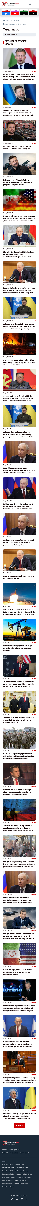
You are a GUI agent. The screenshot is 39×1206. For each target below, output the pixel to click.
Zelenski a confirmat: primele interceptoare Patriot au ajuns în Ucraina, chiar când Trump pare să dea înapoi (18, 114)
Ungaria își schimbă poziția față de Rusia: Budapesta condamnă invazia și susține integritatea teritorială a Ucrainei (19, 78)
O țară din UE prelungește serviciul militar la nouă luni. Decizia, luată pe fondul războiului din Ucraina (18, 756)
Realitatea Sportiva (7, 1164)
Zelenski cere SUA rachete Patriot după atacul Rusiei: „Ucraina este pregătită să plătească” (17, 182)
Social (34, 321)
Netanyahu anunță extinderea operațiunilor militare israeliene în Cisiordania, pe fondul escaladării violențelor (17, 1045)
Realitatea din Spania (8, 1187)
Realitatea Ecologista (8, 1168)
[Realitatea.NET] (10, 4)
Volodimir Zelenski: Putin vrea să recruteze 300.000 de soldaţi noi (17, 147)
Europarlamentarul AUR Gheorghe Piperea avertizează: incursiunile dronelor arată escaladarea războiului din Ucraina (17, 793)
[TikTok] (33, 13)
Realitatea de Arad (7, 1180)
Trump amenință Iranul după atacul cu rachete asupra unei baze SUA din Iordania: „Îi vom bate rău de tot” (18, 684)
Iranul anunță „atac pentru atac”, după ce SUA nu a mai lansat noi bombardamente (17, 972)
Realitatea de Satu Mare (21, 1183)
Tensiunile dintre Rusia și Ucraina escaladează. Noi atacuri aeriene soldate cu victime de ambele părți (18, 828)
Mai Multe (19, 1125)
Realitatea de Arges (20, 1180)
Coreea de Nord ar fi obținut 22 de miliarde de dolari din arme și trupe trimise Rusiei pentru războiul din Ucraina (18, 399)
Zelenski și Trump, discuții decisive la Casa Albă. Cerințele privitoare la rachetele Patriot (18, 720)
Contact (4, 1149)
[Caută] (30, 4)
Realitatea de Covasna (21, 1171)
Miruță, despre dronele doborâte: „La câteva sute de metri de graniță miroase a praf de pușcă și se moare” (19, 936)
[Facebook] (6, 13)
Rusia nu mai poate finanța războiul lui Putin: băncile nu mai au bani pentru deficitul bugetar (18, 542)
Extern (34, 71)
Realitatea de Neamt (22, 1168)
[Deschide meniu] (35, 4)
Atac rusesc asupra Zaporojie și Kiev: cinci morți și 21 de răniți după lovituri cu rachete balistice (19, 362)
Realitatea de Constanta (24, 1177)
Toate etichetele (12, 34)
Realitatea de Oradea (8, 1174)
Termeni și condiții (14, 1149)
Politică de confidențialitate (10, 1153)
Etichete (16, 20)
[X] (24, 13)
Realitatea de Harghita (8, 1177)
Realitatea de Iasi (7, 1183)
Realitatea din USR (7, 1171)
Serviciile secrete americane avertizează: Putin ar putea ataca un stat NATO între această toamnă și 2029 (19, 471)
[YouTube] (15, 13)
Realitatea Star (20, 1164)
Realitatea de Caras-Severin (24, 1174)
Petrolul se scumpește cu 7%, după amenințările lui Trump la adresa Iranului (17, 648)
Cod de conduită (25, 1153)
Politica (33, 786)
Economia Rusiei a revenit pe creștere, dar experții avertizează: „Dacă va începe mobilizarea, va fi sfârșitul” (19, 290)
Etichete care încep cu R (11, 24)
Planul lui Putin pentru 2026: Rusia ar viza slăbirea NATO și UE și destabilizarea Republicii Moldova (18, 254)
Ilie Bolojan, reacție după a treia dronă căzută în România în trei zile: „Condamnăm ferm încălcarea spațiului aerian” (19, 1117)
